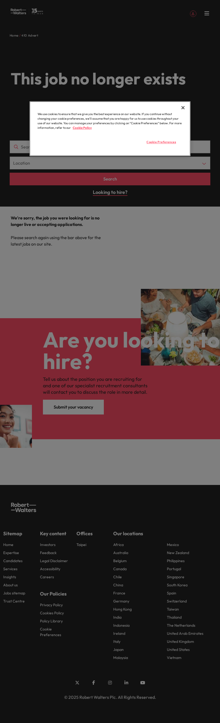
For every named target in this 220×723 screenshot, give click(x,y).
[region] (110, 128)
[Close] (183, 108)
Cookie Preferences (161, 142)
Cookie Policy (82, 128)
